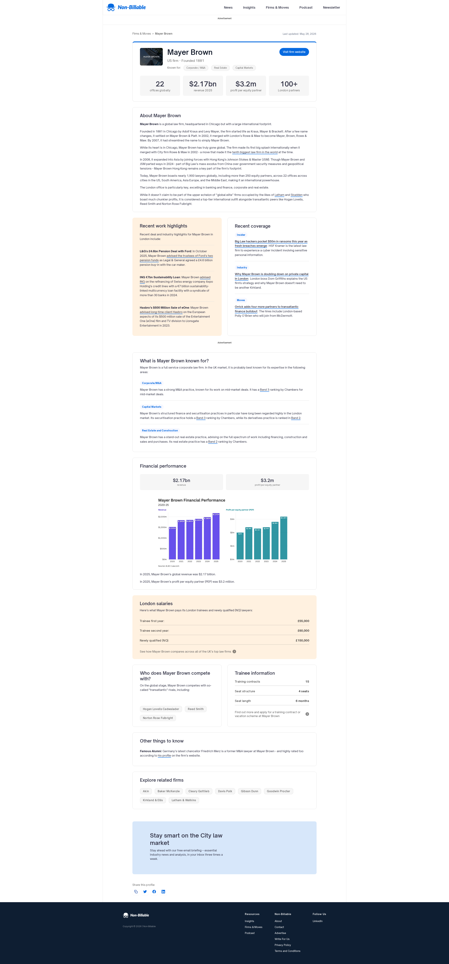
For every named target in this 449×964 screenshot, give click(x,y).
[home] (126, 7)
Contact (279, 927)
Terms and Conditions (287, 951)
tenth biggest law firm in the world (255, 152)
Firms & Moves (277, 7)
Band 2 (295, 418)
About (278, 921)
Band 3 (264, 389)
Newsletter (331, 7)
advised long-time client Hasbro (161, 312)
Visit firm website (294, 52)
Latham (279, 195)
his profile (164, 755)
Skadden (297, 195)
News (228, 7)
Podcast (306, 7)
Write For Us (282, 939)
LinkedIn (318, 921)
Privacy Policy (283, 945)
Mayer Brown (163, 33)
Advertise (280, 933)
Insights (249, 7)
